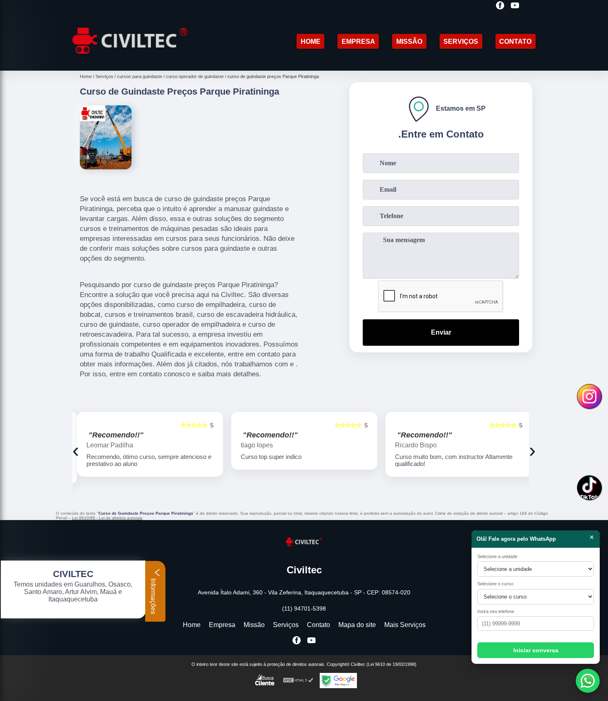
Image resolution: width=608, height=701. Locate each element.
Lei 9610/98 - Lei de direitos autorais (107, 518)
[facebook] (500, 6)
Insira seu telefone (495, 611)
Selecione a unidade (497, 556)
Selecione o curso (495, 583)
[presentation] (75, 450)
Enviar (441, 332)
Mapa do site (357, 624)
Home (311, 41)
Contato (515, 41)
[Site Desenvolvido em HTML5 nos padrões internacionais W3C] (298, 680)
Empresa (358, 41)
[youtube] (515, 6)
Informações (153, 595)
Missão (409, 41)
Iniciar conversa (535, 650)
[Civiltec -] (129, 60)
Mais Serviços (405, 624)
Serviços (460, 41)
